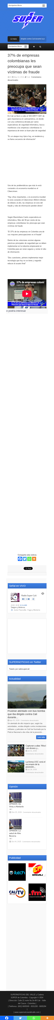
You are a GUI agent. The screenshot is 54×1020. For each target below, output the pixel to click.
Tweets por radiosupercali (19, 669)
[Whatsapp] (29, 559)
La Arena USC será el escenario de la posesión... (35, 764)
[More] (34, 559)
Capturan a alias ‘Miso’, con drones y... (36, 746)
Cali (28, 77)
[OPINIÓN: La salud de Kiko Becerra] (15, 824)
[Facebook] (20, 559)
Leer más (41, 737)
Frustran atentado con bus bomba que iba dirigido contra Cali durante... (26, 714)
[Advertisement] (27, 160)
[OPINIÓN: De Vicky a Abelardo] (15, 797)
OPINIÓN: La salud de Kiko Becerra (15, 833)
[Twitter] (25, 559)
